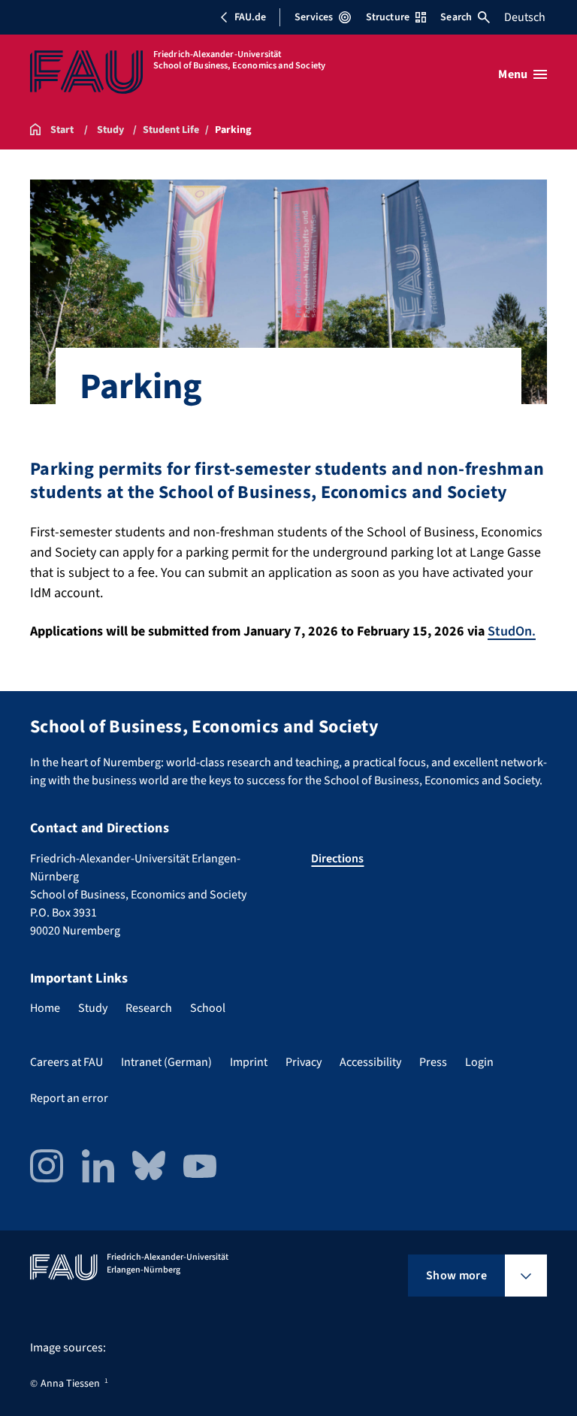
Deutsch (524, 17)
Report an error (69, 1098)
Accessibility (370, 1062)
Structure (387, 17)
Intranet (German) (166, 1062)
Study (92, 1008)
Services (314, 17)
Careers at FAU (66, 1062)
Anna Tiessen (70, 1383)
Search (456, 17)
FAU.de (250, 17)
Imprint (248, 1062)
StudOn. (512, 631)
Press (433, 1062)
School (207, 1008)
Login (479, 1062)
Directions (337, 858)
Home (45, 1008)
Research (148, 1008)
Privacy (303, 1062)
